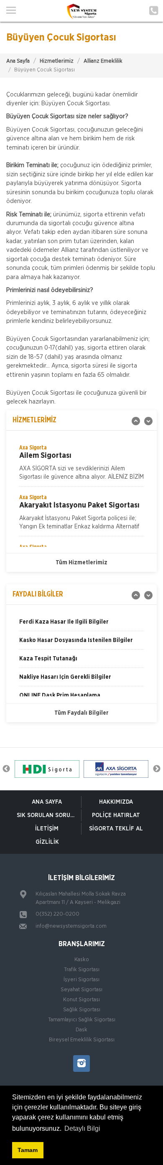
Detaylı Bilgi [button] (82, 1128)
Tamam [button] (28, 1150)
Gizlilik (47, 842)
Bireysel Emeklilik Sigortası (82, 1040)
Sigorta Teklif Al (116, 829)
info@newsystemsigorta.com (71, 926)
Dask (81, 1030)
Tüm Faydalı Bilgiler (81, 713)
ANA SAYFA (47, 802)
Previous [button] (6, 769)
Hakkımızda (116, 802)
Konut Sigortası (81, 1000)
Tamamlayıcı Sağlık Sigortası (81, 1020)
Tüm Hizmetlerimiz (81, 563)
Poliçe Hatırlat (116, 815)
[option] (81, 465)
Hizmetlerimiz (57, 61)
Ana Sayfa (18, 61)
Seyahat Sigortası (81, 989)
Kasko (81, 959)
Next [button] (157, 769)
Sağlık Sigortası (81, 1010)
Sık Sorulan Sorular (49, 815)
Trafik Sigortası (81, 969)
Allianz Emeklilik (103, 61)
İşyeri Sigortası (81, 979)
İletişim (47, 829)
